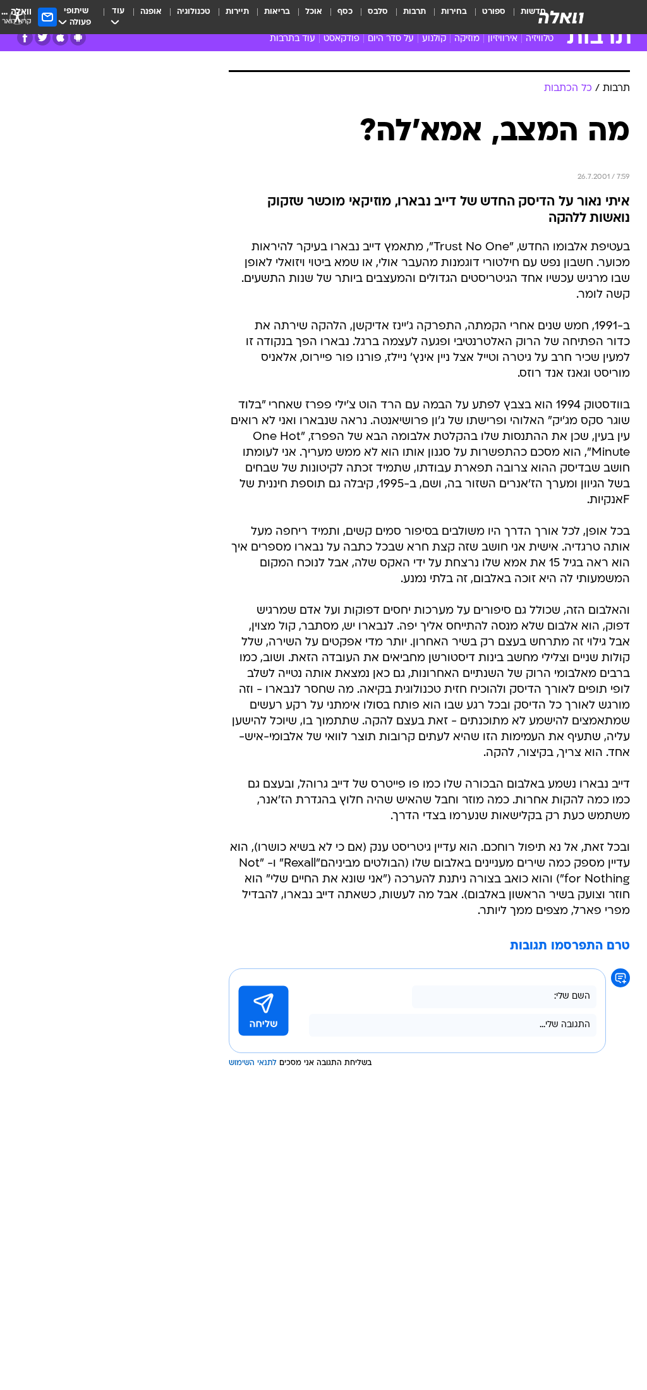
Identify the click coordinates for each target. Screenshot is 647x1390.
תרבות (414, 12)
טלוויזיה (539, 39)
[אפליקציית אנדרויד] (78, 38)
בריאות (277, 12)
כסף (345, 12)
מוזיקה (467, 39)
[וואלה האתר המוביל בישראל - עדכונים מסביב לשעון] (561, 17)
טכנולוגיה (193, 12)
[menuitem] (486, 17)
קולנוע (434, 39)
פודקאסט (342, 39)
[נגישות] (17, 17)
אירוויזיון (502, 39)
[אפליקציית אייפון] (60, 38)
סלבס (378, 12)
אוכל (313, 12)
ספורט (493, 12)
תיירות (237, 12)
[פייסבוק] (25, 38)
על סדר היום (391, 39)
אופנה (151, 12)
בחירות (454, 12)
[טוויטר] (43, 38)
